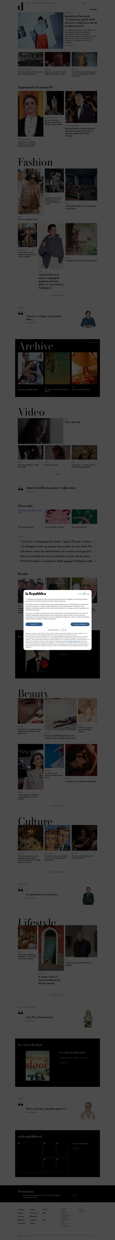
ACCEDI (63, 630)
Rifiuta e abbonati (80, 624)
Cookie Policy (61, 601)
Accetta (34, 624)
